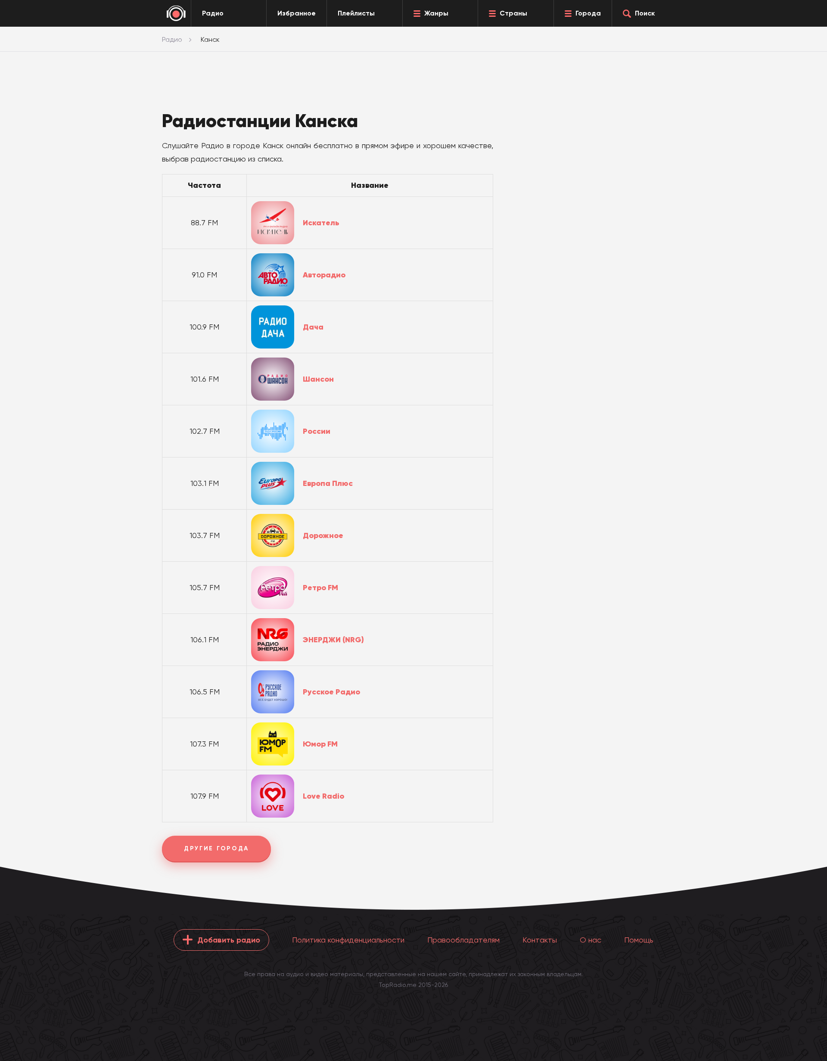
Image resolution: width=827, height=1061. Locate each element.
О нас (590, 939)
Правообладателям (463, 939)
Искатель (321, 222)
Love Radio (323, 796)
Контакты (539, 939)
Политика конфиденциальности (348, 939)
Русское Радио (331, 692)
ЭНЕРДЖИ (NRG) (333, 639)
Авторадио (324, 275)
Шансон (318, 379)
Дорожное (323, 535)
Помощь (638, 939)
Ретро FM (320, 587)
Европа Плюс (328, 483)
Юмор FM (320, 744)
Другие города (216, 848)
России (316, 431)
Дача (313, 327)
